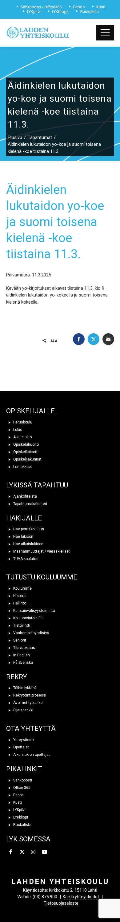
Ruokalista (21, 825)
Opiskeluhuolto (25, 444)
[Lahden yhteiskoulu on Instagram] (33, 852)
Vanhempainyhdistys (30, 633)
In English (21, 655)
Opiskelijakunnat (27, 459)
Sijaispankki (22, 710)
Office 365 (21, 787)
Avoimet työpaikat (28, 703)
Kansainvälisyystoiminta (33, 610)
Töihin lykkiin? (24, 688)
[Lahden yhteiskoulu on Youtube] (45, 852)
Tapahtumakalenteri (29, 504)
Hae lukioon (22, 536)
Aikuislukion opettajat (31, 754)
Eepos (18, 795)
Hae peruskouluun (28, 529)
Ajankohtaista (24, 496)
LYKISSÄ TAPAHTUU (37, 485)
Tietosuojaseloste (61, 903)
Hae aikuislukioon (27, 544)
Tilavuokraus (23, 648)
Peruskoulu (22, 422)
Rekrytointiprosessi (29, 695)
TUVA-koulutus (25, 559)
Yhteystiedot (23, 740)
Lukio (17, 429)
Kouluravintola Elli (27, 618)
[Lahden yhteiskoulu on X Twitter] (22, 852)
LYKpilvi (19, 810)
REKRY (16, 677)
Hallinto (19, 603)
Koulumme (22, 588)
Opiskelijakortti (25, 452)
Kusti (17, 802)
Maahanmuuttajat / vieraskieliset (41, 551)
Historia (19, 596)
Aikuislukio (22, 437)
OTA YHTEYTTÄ (31, 728)
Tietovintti (21, 625)
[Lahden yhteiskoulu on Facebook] (11, 852)
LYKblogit (20, 817)
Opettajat (20, 747)
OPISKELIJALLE (30, 411)
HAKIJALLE (24, 518)
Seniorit (19, 640)
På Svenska (22, 662)
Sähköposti (22, 780)
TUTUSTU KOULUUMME (41, 577)
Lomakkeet (22, 467)
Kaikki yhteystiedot (81, 896)
